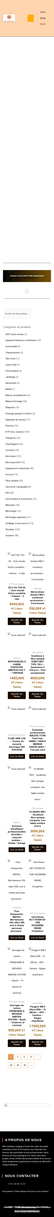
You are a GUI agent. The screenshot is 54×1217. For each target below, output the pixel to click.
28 (11, 1065)
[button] (31, 18)
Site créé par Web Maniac (27, 1211)
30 (25, 1065)
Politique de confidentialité (34, 1207)
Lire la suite (17, 756)
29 (18, 1065)
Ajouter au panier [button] (16, 621)
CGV (16, 1207)
